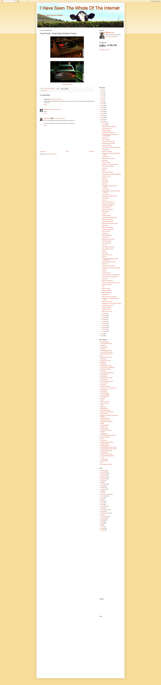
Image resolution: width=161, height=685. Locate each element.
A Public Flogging (105, 342)
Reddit (102, 423)
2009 (102, 121)
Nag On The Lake (105, 403)
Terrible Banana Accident (107, 229)
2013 (102, 113)
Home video (103, 475)
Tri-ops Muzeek (104, 459)
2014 (102, 111)
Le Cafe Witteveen (105, 396)
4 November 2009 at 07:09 (54, 109)
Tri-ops (102, 457)
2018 (102, 103)
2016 (102, 107)
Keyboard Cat (104, 477)
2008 (102, 333)
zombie (102, 530)
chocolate (103, 487)
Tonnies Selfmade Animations (107, 455)
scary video (103, 518)
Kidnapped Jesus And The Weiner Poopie (111, 303)
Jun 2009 (104, 321)
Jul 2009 (104, 319)
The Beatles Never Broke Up (108, 132)
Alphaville (103, 345)
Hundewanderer (104, 389)
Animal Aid (103, 348)
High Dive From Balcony (107, 280)
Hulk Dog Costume (106, 309)
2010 (102, 119)
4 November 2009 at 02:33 (56, 99)
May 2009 (104, 323)
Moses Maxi (104, 180)
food (102, 492)
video (102, 526)
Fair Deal (104, 213)
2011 (102, 117)
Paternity (104, 250)
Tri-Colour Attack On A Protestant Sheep (111, 274)
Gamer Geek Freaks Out (107, 219)
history (102, 501)
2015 (102, 109)
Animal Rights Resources (106, 354)
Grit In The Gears (104, 382)
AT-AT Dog (104, 256)
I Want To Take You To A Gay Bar (109, 296)
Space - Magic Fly (106, 139)
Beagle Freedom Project (106, 357)
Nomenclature (105, 156)
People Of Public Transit (107, 249)
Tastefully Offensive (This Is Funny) (108, 448)
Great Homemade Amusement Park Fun (111, 282)
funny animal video (105, 494)
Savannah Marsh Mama (106, 430)
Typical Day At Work (106, 215)
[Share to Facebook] (66, 89)
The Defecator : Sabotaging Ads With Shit (111, 147)
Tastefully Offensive (105, 445)
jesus (102, 502)
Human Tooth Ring (106, 207)
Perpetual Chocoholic (106, 420)
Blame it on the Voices (106, 360)
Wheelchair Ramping (107, 290)
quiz (102, 514)
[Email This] (61, 89)
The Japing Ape (104, 452)
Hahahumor (103, 384)
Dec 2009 (104, 123)
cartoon (102, 485)
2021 (102, 97)
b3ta (102, 355)
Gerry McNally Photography (107, 381)
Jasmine (46, 109)
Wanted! (104, 170)
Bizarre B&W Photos (106, 292)
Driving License (105, 237)
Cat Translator (105, 182)
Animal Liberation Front (106, 350)
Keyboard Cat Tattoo (106, 307)
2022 (102, 95)
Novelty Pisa (105, 168)
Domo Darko (105, 160)
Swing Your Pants (105, 443)
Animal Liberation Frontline (107, 352)
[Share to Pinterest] (67, 89)
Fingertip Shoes (105, 211)
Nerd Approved (104, 408)
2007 (102, 335)
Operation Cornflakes (107, 284)
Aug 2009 (104, 317)
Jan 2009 (104, 331)
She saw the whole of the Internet (108, 435)
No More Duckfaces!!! (107, 241)
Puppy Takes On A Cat (107, 254)
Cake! (103, 286)
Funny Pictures (104, 379)
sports (102, 521)
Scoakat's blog (104, 433)
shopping (103, 520)
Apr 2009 (104, 325)
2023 (102, 93)
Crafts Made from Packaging (108, 265)
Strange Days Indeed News (107, 442)
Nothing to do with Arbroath (107, 412)
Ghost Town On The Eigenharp (109, 126)
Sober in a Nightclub (105, 437)
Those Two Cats (105, 194)
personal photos (104, 509)
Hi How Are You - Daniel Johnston (108, 388)
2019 (102, 101)
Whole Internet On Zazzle (106, 464)
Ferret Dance (105, 263)
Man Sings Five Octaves (107, 172)
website (45, 90)
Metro (102, 400)
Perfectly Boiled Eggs (107, 235)
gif (101, 499)
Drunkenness (104, 473)
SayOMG (103, 431)
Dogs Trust (103, 370)
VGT (102, 462)
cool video (103, 489)
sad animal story (104, 516)
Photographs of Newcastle (107, 421)
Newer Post (43, 151)
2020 (102, 99)
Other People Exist (105, 418)
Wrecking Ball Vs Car (107, 128)
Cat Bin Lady (103, 470)
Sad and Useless (104, 428)
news (102, 508)
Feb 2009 (104, 329)
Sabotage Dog (105, 294)
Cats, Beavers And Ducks (106, 365)
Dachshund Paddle (106, 272)
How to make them (67, 84)
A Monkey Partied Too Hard (108, 158)
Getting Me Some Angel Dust (108, 204)
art (101, 482)
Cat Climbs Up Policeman (108, 202)
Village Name (105, 225)
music (102, 504)
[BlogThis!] (63, 89)
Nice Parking (105, 252)
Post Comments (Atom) (51, 154)
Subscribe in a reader (104, 49)
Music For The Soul (105, 401)
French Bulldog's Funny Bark (108, 143)
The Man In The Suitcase (106, 454)
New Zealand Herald (105, 410)
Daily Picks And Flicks (106, 369)
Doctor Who (103, 472)
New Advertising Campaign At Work (110, 276)
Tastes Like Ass (105, 149)
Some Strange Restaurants (108, 247)
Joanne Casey (48, 88)
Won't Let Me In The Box (107, 209)
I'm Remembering (105, 393)
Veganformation (104, 460)
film (101, 491)
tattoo (102, 523)
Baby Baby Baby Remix (107, 205)
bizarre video (104, 484)
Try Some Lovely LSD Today (108, 141)
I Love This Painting (106, 243)
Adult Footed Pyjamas (107, 145)
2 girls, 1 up (104, 200)
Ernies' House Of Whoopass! (107, 372)
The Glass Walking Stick (106, 450)
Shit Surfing (104, 184)
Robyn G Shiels (104, 426)
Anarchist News (104, 347)
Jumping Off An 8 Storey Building (109, 196)
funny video (103, 496)
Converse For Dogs (106, 176)
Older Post (91, 151)
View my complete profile (111, 36)
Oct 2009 (104, 313)
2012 (102, 115)
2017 (102, 105)
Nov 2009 (104, 125)
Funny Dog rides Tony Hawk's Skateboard (111, 174)
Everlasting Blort (104, 374)
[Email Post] (57, 88)
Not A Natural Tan (106, 189)
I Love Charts (104, 391)
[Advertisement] (109, 67)
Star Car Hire (104, 440)
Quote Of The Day (106, 288)
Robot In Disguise (105, 425)
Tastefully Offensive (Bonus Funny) (108, 447)
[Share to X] (64, 89)
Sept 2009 (104, 315)
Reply (45, 104)
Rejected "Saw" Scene (107, 311)
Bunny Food (103, 364)
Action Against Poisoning (106, 343)
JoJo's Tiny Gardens (105, 394)
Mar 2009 (104, 327)
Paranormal (103, 479)
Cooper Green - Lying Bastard (107, 367)
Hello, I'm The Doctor (105, 386)
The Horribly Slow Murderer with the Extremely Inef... (110, 259)
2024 (102, 92)
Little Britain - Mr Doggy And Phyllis (110, 164)
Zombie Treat (105, 178)
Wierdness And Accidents (107, 227)
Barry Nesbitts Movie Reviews (108, 262)
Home (67, 151)
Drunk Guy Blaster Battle (107, 221)
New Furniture (105, 233)
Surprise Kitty (105, 137)
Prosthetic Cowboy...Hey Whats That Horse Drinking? (110, 135)
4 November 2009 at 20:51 (59, 118)
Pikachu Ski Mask (106, 162)
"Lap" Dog (104, 245)
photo (102, 511)
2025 (102, 90)
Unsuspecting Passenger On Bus (109, 217)
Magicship (103, 398)
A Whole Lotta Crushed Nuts (108, 239)
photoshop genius (105, 513)
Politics (102, 480)
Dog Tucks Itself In (106, 231)
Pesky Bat (104, 271)
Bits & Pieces (104, 359)
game (102, 497)
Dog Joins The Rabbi (107, 151)
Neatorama (103, 406)
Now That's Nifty (104, 413)
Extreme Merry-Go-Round (108, 166)
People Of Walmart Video (107, 305)
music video (103, 506)
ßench (102, 438)
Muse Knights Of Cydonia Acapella (110, 223)
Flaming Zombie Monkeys (106, 377)
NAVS (102, 405)
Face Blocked (104, 376)
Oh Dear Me (104, 278)
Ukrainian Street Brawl (107, 301)
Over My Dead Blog (106, 130)
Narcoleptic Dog (105, 198)
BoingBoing (103, 362)
